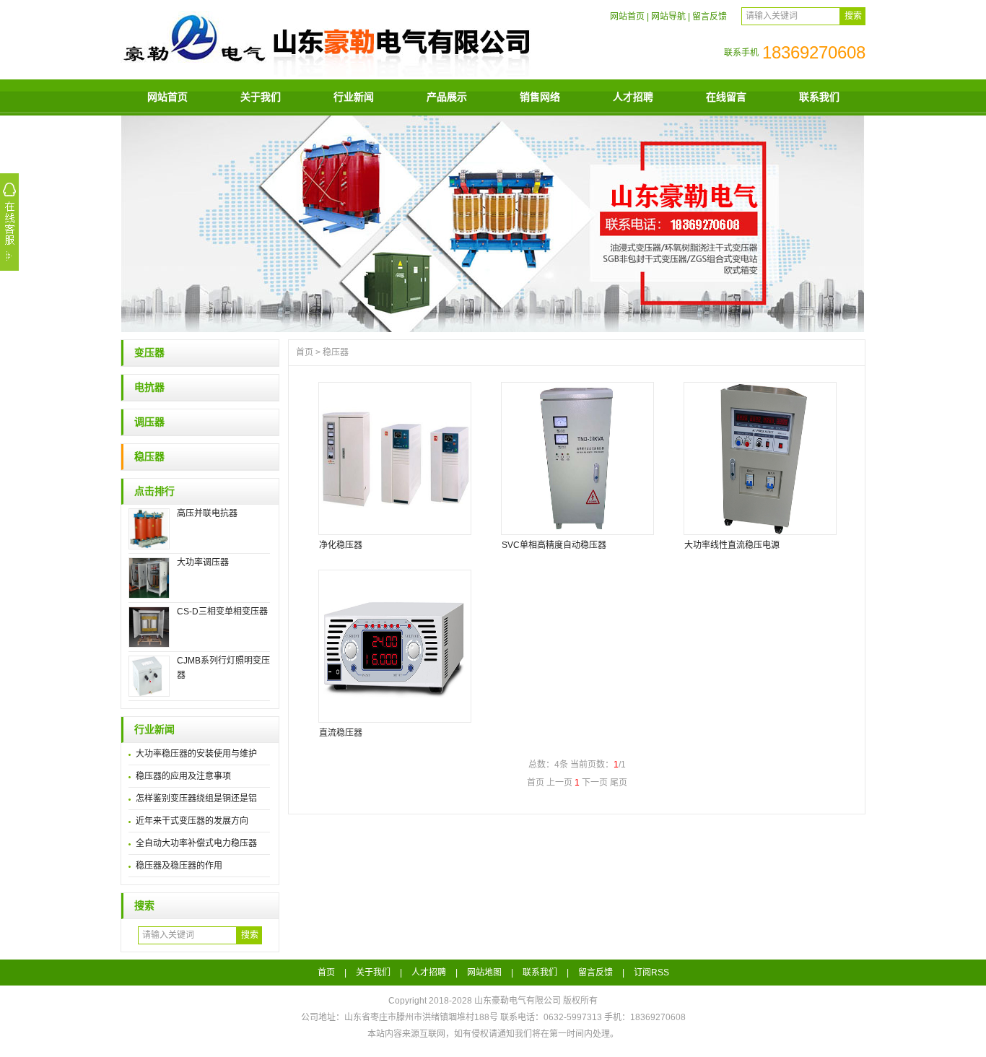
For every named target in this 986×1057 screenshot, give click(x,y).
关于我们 (260, 97)
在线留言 (726, 97)
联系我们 (819, 97)
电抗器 (149, 387)
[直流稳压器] (394, 646)
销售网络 (540, 97)
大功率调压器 (203, 562)
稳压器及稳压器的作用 (179, 866)
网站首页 (627, 17)
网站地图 (484, 972)
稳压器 (149, 456)
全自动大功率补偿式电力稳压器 (196, 843)
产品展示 (447, 97)
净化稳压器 (340, 545)
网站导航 (668, 17)
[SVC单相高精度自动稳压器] (577, 458)
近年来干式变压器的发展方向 (192, 821)
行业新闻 (353, 97)
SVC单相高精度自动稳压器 (554, 545)
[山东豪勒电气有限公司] (326, 74)
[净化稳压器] (394, 458)
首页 (304, 352)
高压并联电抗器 (207, 513)
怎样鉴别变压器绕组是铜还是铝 (196, 798)
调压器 (149, 422)
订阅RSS (651, 972)
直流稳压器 (340, 733)
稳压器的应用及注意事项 (183, 776)
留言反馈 (709, 17)
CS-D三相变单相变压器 (222, 611)
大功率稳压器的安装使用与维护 (196, 754)
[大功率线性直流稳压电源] (759, 458)
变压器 (149, 352)
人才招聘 (633, 97)
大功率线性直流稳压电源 (732, 545)
